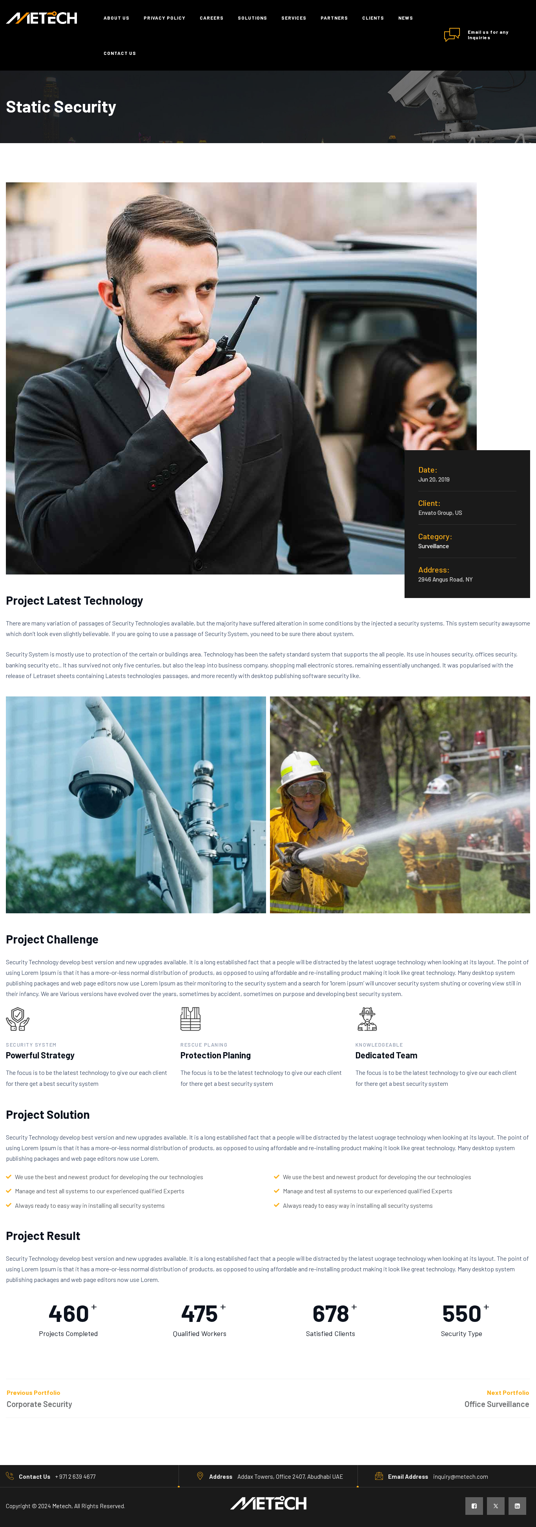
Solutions (252, 17)
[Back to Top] (519, 1514)
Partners (334, 17)
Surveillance (433, 545)
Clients (373, 17)
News (405, 17)
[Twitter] (496, 1506)
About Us (116, 17)
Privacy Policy (165, 17)
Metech (61, 1505)
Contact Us (120, 53)
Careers (212, 17)
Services (293, 17)
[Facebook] (474, 1506)
